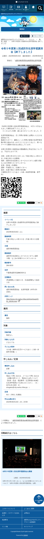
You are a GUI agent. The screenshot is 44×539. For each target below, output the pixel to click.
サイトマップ (28, 526)
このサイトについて (4, 10)
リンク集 (5, 526)
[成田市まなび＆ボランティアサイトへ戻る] (33, 6)
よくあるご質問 (29, 508)
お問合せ (27, 513)
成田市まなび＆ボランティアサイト (12, 39)
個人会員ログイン (26, 10)
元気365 (25, 535)
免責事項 (5, 520)
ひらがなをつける (23, 2)
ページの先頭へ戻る (39, 501)
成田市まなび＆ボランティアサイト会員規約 (32, 521)
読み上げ (25, 36)
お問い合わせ (18, 9)
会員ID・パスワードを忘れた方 (10, 514)
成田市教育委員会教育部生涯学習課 (28, 60)
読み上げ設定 (38, 36)
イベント (31, 39)
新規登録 (11, 9)
